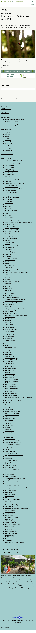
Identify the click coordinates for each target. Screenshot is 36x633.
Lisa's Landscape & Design (12, 281)
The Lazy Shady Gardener (11, 388)
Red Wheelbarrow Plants (11, 333)
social (33, 4)
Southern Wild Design (10, 523)
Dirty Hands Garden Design (12, 198)
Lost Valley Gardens (10, 285)
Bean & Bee (8, 176)
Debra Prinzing (8, 458)
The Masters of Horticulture (12, 390)
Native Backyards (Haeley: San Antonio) (15, 299)
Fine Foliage (8, 464)
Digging (7, 196)
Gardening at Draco (10, 224)
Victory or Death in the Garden (13, 406)
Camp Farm (8, 182)
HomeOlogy (8, 256)
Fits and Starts (8, 208)
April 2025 (7, 138)
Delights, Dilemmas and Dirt (12, 194)
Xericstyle (7, 427)
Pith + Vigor (8, 503)
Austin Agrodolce (9, 169)
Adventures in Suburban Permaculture (15, 162)
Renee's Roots (8, 338)
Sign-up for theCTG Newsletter (6, 108)
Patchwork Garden (9, 312)
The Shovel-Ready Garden (11, 392)
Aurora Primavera (9, 167)
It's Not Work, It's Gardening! (12, 485)
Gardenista (7, 233)
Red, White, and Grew (10, 335)
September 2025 (9, 131)
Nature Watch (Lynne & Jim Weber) (14, 301)
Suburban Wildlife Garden (11, 360)
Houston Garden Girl (10, 260)
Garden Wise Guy (9, 467)
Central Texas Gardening (11, 185)
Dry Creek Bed (8, 199)
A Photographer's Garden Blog (13, 441)
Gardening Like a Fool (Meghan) (13, 230)
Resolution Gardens (10, 340)
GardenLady (8, 473)
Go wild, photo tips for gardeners (24, 99)
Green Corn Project (10, 242)
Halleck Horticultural (10, 249)
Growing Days (8, 480)
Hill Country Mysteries (10, 251)
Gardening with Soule (10, 471)
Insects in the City (9, 265)
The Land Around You (10, 386)
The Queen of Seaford (10, 535)
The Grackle (8, 383)
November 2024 (9, 147)
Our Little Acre (8, 501)
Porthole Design (9, 507)
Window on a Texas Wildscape (12, 422)
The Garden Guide (9, 376)
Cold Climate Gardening (11, 453)
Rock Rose (7, 342)
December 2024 (9, 145)
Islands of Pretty (9, 267)
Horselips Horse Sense (11, 258)
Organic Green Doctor (10, 306)
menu (33, 1)
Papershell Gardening (10, 310)
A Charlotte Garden (10, 439)
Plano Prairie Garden (10, 317)
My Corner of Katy (9, 294)
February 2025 (8, 142)
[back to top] (5, 627)
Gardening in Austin (10, 226)
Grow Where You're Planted (12, 246)
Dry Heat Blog (8, 201)
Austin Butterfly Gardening (11, 171)
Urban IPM (7, 402)
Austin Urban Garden (10, 173)
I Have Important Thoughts (11, 262)
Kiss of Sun (8, 274)
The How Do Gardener (10, 385)
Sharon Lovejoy (9, 519)
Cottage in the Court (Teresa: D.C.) (14, 455)
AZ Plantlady (8, 446)
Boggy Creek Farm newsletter (12, 178)
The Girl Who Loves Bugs (11, 381)
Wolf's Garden (8, 424)
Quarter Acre (8, 320)
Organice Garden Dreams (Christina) (14, 308)
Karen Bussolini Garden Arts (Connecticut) (16, 487)
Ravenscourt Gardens (10, 326)
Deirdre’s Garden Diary (11, 192)
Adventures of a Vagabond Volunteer (14, 164)
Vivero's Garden (9, 410)
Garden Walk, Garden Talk (11, 466)
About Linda (5, 113)
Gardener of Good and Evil (12, 221)
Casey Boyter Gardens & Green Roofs (15, 183)
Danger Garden (9, 457)
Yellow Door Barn (9, 431)
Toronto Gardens (9, 540)
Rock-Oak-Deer (9, 344)
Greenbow (7, 244)
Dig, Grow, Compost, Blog (11, 460)
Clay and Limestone (10, 451)
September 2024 (9, 151)
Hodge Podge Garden (10, 253)
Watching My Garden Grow (12, 413)
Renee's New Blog (9, 336)
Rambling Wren (9, 324)
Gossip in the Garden (10, 476)
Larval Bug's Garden (10, 276)
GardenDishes (8, 219)
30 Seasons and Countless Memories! (15, 123)
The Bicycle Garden (10, 367)
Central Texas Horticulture (11, 187)
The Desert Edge (9, 370)
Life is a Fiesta (8, 278)
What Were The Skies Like (11, 544)
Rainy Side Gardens (10, 510)
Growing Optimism (9, 247)
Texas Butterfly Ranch (10, 363)
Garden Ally (8, 214)
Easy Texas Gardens (10, 205)
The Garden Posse (9, 377)
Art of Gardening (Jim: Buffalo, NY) (13, 444)
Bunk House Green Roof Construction (15, 180)
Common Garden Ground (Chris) (13, 189)
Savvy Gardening (9, 515)
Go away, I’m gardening (11, 239)
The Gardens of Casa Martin (12, 379)
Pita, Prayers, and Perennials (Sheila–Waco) (16, 315)
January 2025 (8, 143)
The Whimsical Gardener (11, 395)
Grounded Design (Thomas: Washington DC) (16, 478)
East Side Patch (9, 203)
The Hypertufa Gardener (11, 533)
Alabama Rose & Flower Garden (13, 442)
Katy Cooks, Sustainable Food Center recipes (16, 272)
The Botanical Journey (10, 369)
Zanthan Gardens (9, 433)
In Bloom (7, 263)
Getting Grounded (9, 237)
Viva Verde (7, 408)
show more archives (7, 154)
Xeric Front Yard (9, 426)
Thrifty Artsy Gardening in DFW (13, 401)
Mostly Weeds (8, 288)
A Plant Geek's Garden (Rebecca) (13, 160)
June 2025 (7, 135)
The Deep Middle (9, 526)
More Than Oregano (10, 494)
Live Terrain (8, 283)
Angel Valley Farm (9, 165)
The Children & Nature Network (13, 524)
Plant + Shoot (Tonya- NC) (11, 505)
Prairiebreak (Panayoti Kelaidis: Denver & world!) (17, 508)
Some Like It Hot (9, 354)
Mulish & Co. (8, 290)
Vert (6, 404)
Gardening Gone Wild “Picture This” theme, (16, 26)
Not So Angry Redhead (11, 303)
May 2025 (7, 136)
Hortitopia (7, 483)
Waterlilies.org (8, 417)
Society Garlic (8, 351)
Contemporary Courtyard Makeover (14, 125)
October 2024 (8, 149)
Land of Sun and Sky (10, 489)
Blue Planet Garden (10, 448)
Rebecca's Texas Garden (11, 329)
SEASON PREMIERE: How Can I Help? (14, 119)
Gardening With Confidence (12, 469)
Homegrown (8, 255)
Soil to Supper (8, 353)
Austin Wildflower (9, 174)
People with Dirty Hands (11, 313)
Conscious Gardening (10, 190)
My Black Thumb (9, 292)
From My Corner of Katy (11, 210)
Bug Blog (7, 450)
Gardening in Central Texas (12, 228)
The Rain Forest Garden (11, 537)
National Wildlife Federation (12, 297)
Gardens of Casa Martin (11, 235)
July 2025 (7, 133)
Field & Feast (8, 206)
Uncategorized (5, 65)
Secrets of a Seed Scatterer (12, 517)
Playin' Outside (8, 319)
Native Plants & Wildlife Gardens (13, 499)
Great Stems (8, 240)
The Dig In (7, 372)
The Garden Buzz (9, 530)
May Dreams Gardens (10, 491)
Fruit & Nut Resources (10, 212)
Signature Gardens (9, 349)
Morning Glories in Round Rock (13, 287)
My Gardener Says (9, 296)
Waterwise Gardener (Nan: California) (14, 542)
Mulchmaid (7, 498)
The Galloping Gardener (11, 528)
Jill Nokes (7, 271)
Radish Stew (8, 322)
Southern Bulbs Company (11, 358)
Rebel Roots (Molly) (10, 331)
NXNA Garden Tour (10, 304)
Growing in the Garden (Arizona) (13, 482)
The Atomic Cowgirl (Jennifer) (12, 365)
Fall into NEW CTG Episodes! (12, 121)
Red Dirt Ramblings (10, 512)
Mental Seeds (8, 492)
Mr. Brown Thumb (9, 496)
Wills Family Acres (9, 420)
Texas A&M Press (9, 361)
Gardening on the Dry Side (12, 231)
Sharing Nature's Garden (11, 347)
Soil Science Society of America (13, 521)
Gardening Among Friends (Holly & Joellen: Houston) (18, 222)
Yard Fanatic (8, 429)
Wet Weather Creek (10, 418)
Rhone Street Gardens (10, 514)
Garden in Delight (9, 217)
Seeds (6, 345)
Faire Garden (8, 462)
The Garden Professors (11, 531)
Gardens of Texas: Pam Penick (11, 553)
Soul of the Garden (9, 356)
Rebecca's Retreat (9, 328)
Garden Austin (8, 215)
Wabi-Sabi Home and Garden (12, 411)
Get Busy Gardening (10, 474)
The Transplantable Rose (11, 393)
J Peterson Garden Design (12, 269)
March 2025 (8, 140)
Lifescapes (7, 279)
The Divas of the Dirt (10, 374)
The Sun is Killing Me (10, 539)
